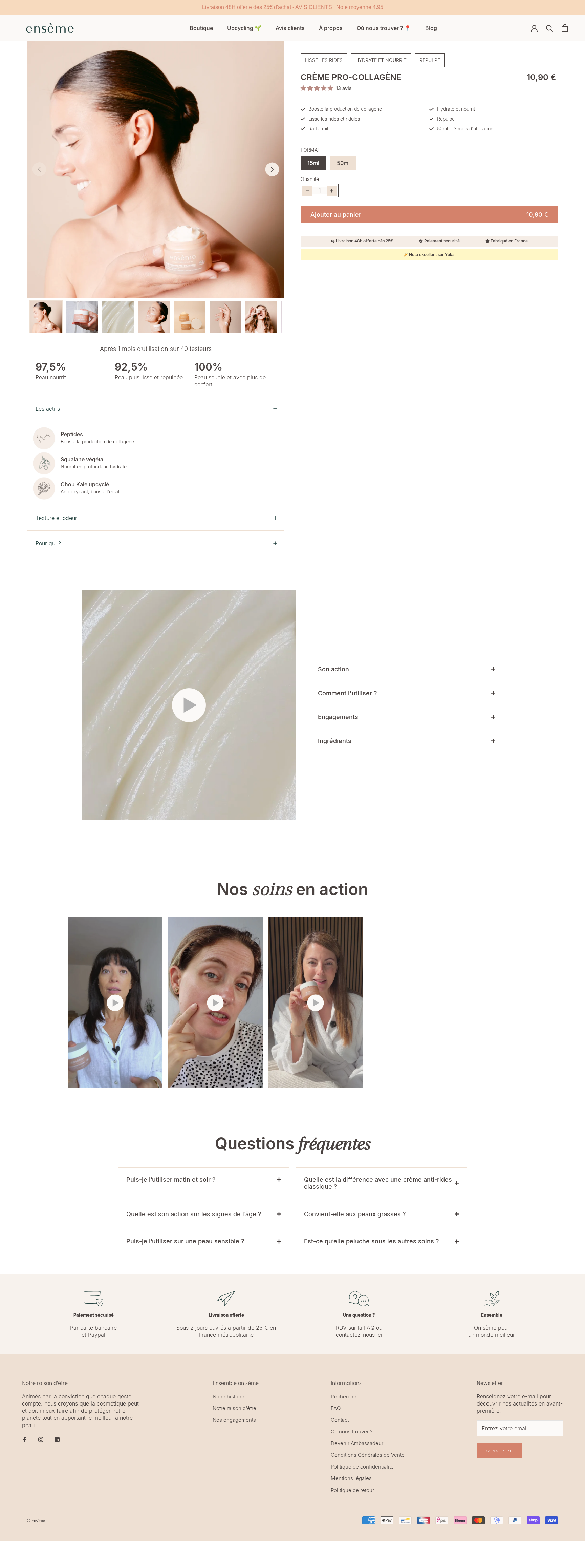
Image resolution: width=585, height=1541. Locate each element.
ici (379, 1334)
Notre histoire (228, 1396)
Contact (340, 1420)
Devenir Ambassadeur (357, 1443)
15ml (313, 163)
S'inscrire (499, 1450)
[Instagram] (40, 1439)
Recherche (343, 1396)
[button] (272, 169)
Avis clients (290, 28)
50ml (343, 163)
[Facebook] (24, 1439)
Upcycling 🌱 (244, 28)
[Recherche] (549, 27)
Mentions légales (351, 1478)
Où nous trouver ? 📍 (384, 28)
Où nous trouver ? (352, 1431)
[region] (292, 7)
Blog (431, 28)
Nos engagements (234, 1420)
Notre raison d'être (234, 1408)
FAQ (369, 1327)
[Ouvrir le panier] (565, 28)
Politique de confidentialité (362, 1466)
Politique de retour (352, 1490)
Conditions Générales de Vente (368, 1455)
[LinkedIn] (57, 1439)
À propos (331, 28)
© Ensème (36, 1521)
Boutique (201, 28)
